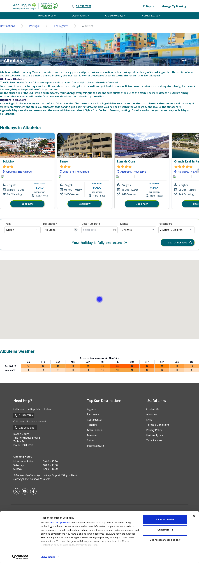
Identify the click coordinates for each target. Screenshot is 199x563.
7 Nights (127, 229)
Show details (48, 557)
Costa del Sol (94, 419)
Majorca (92, 435)
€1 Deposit (149, 6)
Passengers (165, 223)
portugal (34, 26)
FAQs (149, 419)
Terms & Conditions (157, 424)
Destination (50, 223)
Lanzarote (93, 414)
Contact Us (152, 409)
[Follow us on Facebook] (33, 491)
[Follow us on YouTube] (25, 491)
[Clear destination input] (76, 229)
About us (151, 414)
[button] (23, 230)
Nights (124, 223)
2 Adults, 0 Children (171, 229)
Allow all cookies (165, 519)
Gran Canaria (94, 430)
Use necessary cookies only (165, 539)
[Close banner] (194, 516)
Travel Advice (154, 440)
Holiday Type (45, 15)
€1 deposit (8, 114)
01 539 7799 (26, 415)
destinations (7, 26)
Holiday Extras (150, 15)
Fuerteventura (95, 445)
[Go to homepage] (42, 6)
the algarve (61, 26)
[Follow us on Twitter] (16, 491)
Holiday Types (154, 435)
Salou (90, 440)
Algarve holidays (9, 110)
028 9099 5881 (27, 427)
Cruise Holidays (114, 15)
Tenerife (92, 424)
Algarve (91, 409)
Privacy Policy (154, 430)
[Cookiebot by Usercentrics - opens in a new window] (20, 557)
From (8, 223)
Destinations (79, 15)
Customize (163, 529)
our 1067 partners (60, 522)
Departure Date (90, 223)
